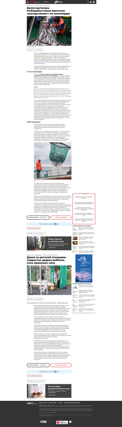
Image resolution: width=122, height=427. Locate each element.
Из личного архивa (40, 46)
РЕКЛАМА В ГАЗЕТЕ (53, 402)
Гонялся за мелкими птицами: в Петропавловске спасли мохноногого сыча (84, 214)
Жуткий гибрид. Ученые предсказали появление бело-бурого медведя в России (87, 247)
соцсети (28, 295)
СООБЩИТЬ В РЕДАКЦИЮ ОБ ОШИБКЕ (71, 402)
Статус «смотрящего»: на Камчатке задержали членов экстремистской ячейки (84, 220)
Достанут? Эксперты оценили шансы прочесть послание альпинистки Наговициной (87, 305)
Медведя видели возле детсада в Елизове (84, 197)
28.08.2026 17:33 (30, 255)
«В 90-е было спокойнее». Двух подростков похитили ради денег (86, 286)
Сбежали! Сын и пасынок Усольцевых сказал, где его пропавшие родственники (87, 300)
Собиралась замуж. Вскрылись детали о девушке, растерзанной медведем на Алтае (86, 291)
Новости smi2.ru (31, 250)
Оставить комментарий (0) (61, 217)
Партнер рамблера (51, 421)
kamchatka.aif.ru (40, 63)
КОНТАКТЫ (60, 402)
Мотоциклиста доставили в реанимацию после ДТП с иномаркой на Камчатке (84, 209)
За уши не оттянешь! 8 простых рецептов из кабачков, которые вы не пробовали (87, 242)
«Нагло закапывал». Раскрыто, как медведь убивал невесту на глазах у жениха (86, 233)
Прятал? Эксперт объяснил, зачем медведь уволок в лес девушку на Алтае (86, 229)
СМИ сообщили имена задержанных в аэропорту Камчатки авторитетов (83, 203)
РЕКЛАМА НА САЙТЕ (43, 402)
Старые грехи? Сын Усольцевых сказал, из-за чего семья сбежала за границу (86, 310)
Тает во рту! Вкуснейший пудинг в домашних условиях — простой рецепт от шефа (86, 238)
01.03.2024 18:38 (30, 5)
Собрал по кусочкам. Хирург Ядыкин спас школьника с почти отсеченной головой (87, 296)
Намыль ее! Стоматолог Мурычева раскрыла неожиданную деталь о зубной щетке (86, 252)
